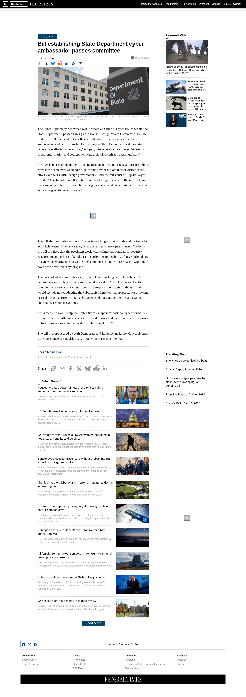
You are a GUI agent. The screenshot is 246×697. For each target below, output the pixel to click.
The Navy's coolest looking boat (186, 360)
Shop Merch (79, 664)
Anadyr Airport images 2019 (184, 369)
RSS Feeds (79, 668)
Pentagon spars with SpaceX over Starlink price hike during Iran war (71, 532)
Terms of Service (29, 664)
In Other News (48, 381)
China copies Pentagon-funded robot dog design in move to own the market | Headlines (197, 103)
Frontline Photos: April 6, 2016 (185, 394)
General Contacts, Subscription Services (146, 664)
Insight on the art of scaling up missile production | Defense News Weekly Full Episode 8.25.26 (186, 70)
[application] (187, 52)
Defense (215, 4)
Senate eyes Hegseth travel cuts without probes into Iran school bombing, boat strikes (74, 460)
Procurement (171, 4)
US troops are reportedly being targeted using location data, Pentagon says (73, 508)
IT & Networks (188, 4)
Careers (181, 664)
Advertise (130, 659)
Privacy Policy (28, 659)
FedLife (227, 4)
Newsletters (79, 659)
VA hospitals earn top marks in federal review (67, 600)
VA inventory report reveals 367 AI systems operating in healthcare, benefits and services (74, 436)
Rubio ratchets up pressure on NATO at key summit (71, 577)
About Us (182, 659)
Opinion (237, 4)
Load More (93, 623)
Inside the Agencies (151, 4)
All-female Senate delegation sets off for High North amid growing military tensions (75, 555)
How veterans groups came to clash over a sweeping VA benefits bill (185, 382)
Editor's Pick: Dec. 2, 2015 (183, 403)
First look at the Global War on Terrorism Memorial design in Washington (75, 484)
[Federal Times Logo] (41, 4)
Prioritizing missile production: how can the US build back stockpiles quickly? (197, 85)
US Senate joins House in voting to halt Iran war (69, 411)
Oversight (203, 4)
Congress (47, 36)
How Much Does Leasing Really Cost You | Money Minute (197, 117)
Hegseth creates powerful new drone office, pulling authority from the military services (70, 389)
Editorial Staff (132, 668)
